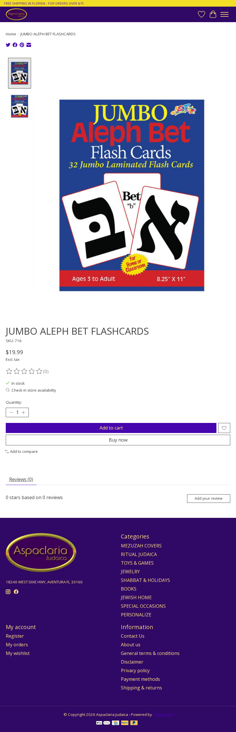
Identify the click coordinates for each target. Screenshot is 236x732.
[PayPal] (125, 723)
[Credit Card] (115, 723)
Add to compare (24, 451)
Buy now (118, 440)
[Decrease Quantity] (11, 412)
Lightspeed (163, 714)
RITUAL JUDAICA (139, 554)
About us (130, 644)
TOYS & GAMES (137, 563)
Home (11, 34)
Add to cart (111, 428)
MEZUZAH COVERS (141, 546)
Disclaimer (132, 662)
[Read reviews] (24, 371)
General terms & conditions (150, 653)
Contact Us (132, 636)
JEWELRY (130, 571)
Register (15, 636)
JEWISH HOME (136, 597)
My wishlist (18, 653)
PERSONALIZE (136, 615)
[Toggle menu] (224, 14)
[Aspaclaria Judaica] (16, 14)
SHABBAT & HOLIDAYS (145, 580)
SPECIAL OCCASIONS (143, 606)
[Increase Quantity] (23, 412)
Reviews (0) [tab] (21, 479)
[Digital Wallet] (103, 723)
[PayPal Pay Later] (134, 723)
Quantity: (14, 402)
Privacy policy (135, 670)
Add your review (208, 498)
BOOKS (128, 589)
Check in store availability (34, 390)
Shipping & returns (141, 688)
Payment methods (140, 679)
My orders (17, 644)
